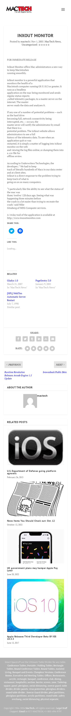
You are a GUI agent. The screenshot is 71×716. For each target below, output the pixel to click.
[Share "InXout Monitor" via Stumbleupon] (45, 338)
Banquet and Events (22, 672)
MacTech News (53, 41)
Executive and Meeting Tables (28, 675)
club (51, 678)
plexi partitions (56, 692)
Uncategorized (29, 44)
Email (22, 711)
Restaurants (59, 675)
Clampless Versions (43, 672)
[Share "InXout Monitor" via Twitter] (25, 338)
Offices (48, 675)
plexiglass (23, 685)
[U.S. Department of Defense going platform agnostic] (35, 447)
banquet (32, 678)
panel (14, 685)
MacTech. (30, 708)
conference (42, 678)
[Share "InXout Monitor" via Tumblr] (32, 338)
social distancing (38, 685)
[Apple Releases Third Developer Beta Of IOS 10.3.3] (35, 605)
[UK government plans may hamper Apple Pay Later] (35, 546)
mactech (25, 41)
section (31, 682)
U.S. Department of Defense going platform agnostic (31, 472)
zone (54, 682)
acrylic (12, 678)
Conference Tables (16, 665)
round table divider (16, 692)
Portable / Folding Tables (39, 665)
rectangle (22, 678)
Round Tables (48, 668)
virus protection (37, 688)
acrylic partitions (36, 695)
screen (47, 682)
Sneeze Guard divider (37, 692)
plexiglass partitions (16, 695)
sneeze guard (54, 685)
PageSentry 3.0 (43, 280)
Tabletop (61, 682)
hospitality (21, 682)
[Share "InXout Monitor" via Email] (52, 338)
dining (57, 678)
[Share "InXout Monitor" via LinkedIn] (39, 338)
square (7, 685)
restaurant (9, 682)
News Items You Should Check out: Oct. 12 (31, 520)
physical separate (49, 699)
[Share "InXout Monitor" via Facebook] (18, 338)
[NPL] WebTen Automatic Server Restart (16, 297)
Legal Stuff (61, 708)
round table (52, 695)
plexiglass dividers (55, 688)
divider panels (21, 688)
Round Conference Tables (27, 668)
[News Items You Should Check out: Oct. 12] (35, 499)
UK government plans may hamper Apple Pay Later (32, 569)
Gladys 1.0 (12, 280)
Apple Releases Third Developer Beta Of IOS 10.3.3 (31, 637)
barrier (39, 682)
